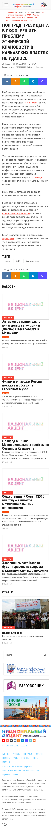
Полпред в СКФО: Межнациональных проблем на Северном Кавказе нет (25, 444)
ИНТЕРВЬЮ (28, 754)
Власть (7, 437)
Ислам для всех (12, 632)
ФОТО (15, 758)
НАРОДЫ (5, 754)
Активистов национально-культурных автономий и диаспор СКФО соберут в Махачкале (22, 327)
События (8, 318)
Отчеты (15, 774)
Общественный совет (31, 770)
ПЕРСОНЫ (6, 758)
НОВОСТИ (6, 762)
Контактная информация (22, 767)
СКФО (18, 261)
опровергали (8, 238)
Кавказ (7, 261)
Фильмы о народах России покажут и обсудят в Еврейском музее (22, 385)
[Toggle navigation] (6, 4)
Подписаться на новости (15, 746)
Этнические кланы (32, 261)
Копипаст (8, 628)
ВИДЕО (35, 758)
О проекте (6, 767)
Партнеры (6, 774)
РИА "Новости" (31, 102)
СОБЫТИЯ (40, 754)
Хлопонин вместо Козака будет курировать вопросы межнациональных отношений (25, 566)
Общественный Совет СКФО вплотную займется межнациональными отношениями (23, 502)
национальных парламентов (16, 213)
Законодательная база (11, 770)
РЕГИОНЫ (16, 754)
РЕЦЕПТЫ (25, 758)
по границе (36, 177)
